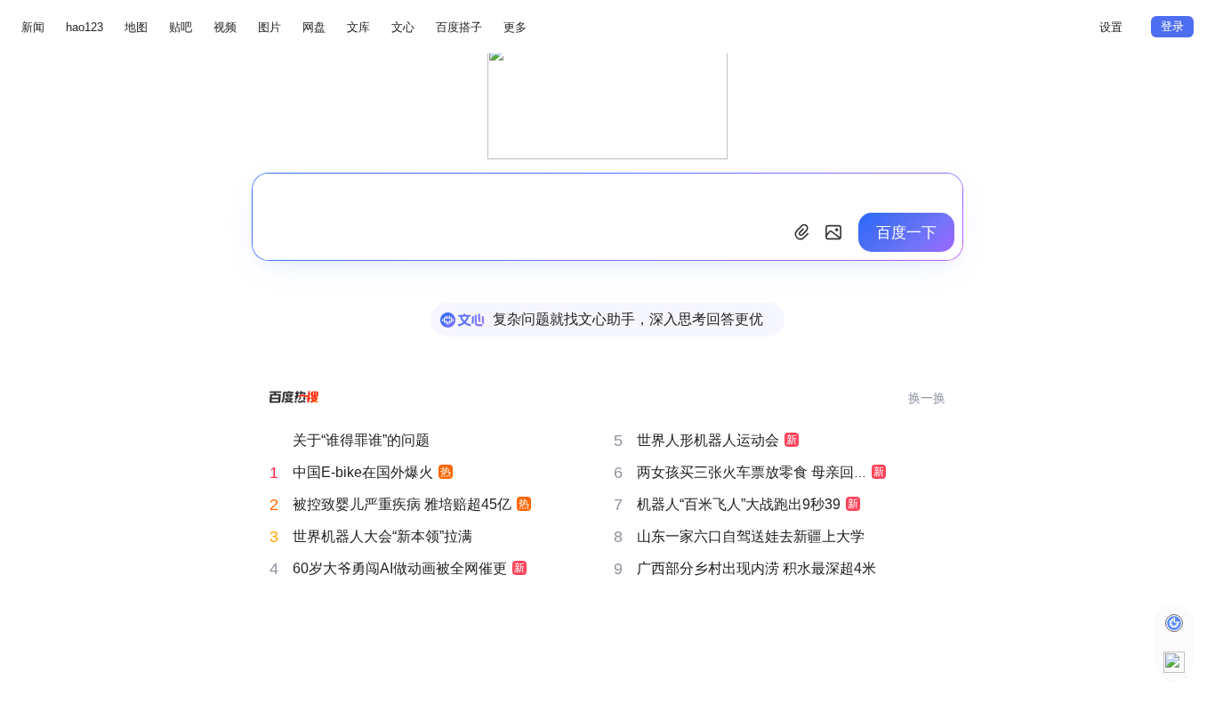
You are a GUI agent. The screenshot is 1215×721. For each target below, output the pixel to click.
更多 (515, 27)
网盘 (314, 27)
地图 (136, 27)
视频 (225, 27)
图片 (269, 27)
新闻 (32, 27)
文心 (402, 27)
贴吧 (180, 27)
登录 (1172, 26)
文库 (358, 27)
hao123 (84, 27)
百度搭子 (459, 27)
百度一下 (906, 232)
